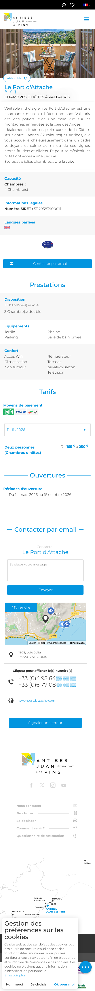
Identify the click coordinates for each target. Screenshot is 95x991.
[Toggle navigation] (87, 19)
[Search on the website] (63, 5)
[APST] (78, 969)
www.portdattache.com (37, 701)
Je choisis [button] (38, 984)
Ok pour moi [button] (64, 984)
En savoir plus (15, 975)
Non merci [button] (14, 984)
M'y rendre (21, 607)
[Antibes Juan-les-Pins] (47, 763)
